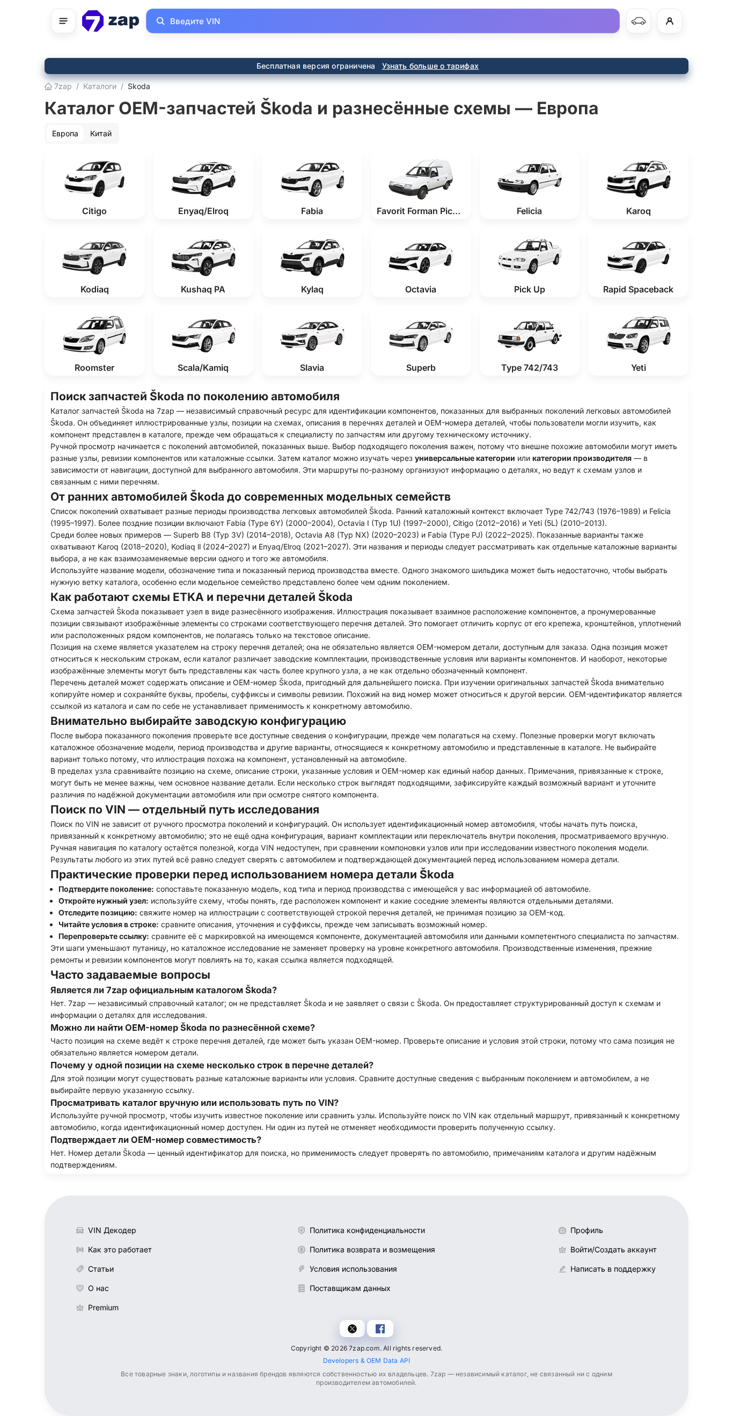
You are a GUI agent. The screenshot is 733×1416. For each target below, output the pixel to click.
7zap (62, 86)
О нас (98, 1288)
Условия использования (353, 1268)
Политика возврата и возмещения (372, 1249)
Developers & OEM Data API (367, 1360)
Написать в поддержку (613, 1268)
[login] (669, 21)
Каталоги (99, 86)
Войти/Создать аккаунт (613, 1249)
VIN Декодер (112, 1230)
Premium (103, 1307)
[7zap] (111, 21)
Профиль (586, 1230)
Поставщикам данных (350, 1288)
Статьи (101, 1268)
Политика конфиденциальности (367, 1230)
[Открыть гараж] (638, 21)
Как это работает (120, 1249)
